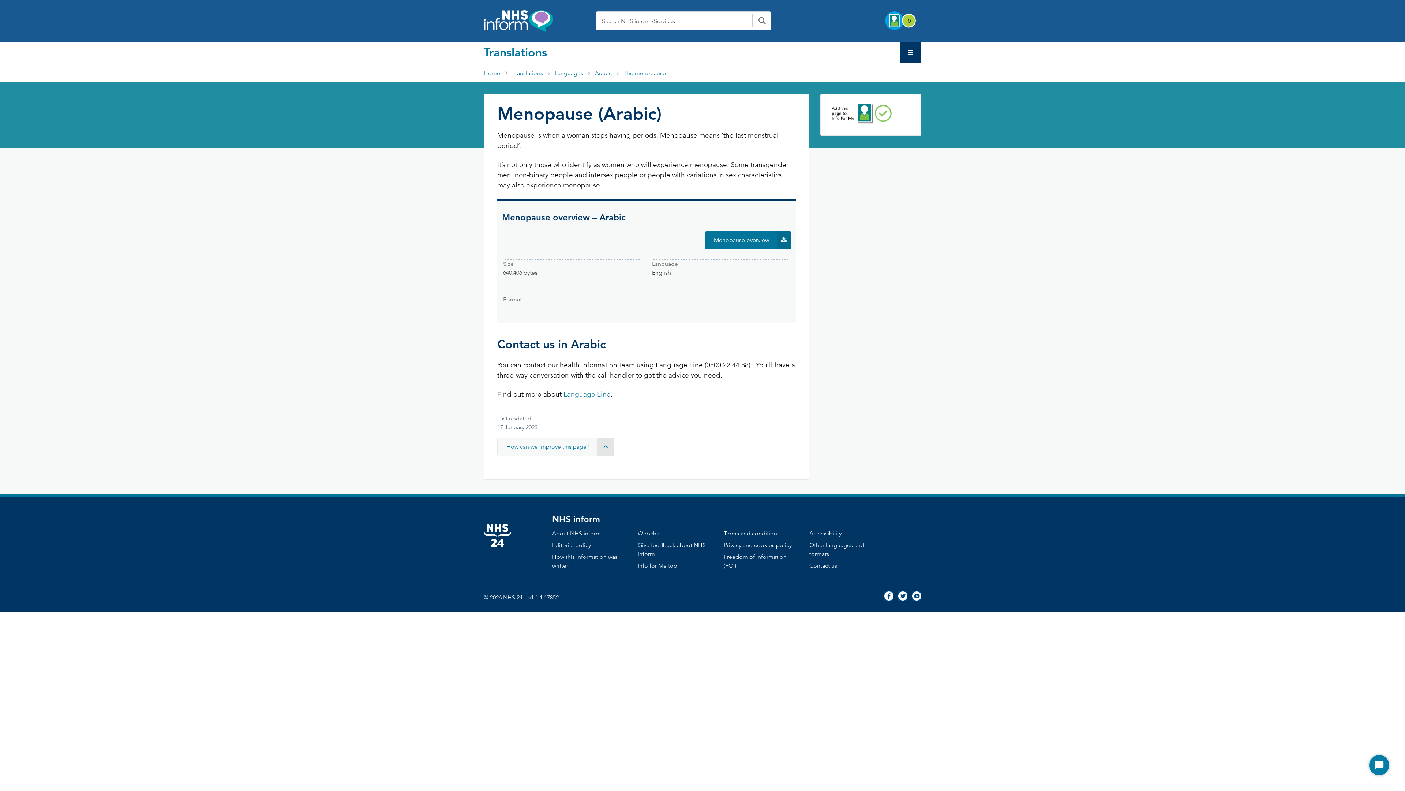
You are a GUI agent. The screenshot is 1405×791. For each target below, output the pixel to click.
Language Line (587, 394)
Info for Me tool (658, 565)
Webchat (649, 533)
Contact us (823, 565)
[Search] (761, 20)
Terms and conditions (752, 533)
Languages (569, 73)
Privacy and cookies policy (758, 545)
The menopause (644, 73)
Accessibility (825, 533)
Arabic (603, 73)
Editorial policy (571, 545)
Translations (515, 52)
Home (492, 73)
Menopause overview (752, 242)
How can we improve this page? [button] (547, 446)
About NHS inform (576, 533)
